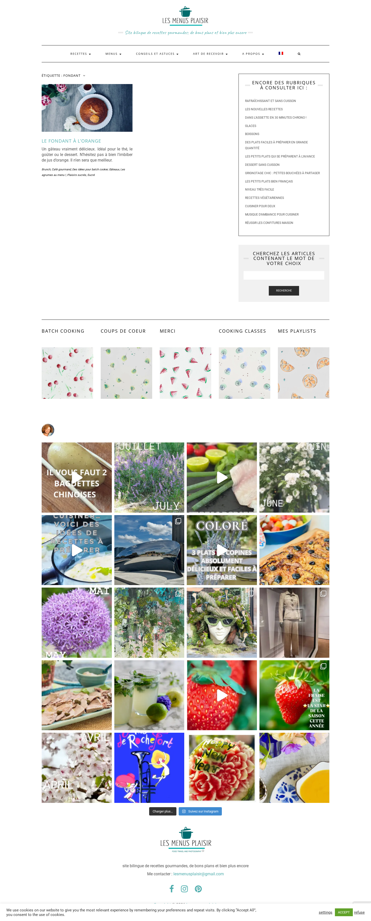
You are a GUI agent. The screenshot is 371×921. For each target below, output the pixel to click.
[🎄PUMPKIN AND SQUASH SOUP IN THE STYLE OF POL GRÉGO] (294, 768)
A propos (251, 54)
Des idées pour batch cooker (90, 169)
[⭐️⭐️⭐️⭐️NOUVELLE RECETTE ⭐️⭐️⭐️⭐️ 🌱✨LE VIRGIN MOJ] (149, 695)
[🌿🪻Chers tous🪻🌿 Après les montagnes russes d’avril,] (77, 623)
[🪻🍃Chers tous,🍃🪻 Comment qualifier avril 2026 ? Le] (77, 768)
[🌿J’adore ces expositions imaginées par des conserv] (294, 623)
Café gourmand (61, 169)
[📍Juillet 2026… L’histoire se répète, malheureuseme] (149, 477)
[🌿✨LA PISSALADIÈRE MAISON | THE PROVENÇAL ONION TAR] (294, 550)
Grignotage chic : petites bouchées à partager (282, 173)
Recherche (284, 290)
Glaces (250, 126)
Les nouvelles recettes (264, 109)
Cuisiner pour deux (260, 206)
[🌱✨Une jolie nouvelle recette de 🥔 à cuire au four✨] (77, 477)
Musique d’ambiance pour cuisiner (272, 214)
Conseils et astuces (156, 54)
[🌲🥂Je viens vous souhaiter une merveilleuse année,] (222, 768)
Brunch (46, 169)
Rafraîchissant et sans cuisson (270, 101)
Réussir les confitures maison (269, 223)
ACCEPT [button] (344, 912)
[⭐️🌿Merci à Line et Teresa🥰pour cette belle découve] (149, 623)
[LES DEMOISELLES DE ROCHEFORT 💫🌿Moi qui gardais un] (149, 768)
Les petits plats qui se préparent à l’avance (280, 156)
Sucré (91, 175)
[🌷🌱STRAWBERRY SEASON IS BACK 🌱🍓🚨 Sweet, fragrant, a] (222, 695)
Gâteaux (114, 169)
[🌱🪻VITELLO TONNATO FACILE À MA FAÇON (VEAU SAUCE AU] (77, 695)
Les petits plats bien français (269, 181)
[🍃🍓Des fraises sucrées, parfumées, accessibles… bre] (294, 695)
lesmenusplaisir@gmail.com (198, 874)
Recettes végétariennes (264, 198)
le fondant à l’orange (71, 141)
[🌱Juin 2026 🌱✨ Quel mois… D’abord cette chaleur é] (294, 477)
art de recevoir (209, 54)
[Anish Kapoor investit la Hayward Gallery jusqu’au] (149, 550)
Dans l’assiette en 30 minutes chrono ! (275, 117)
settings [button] (325, 912)
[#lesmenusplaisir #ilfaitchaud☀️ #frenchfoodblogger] (77, 550)
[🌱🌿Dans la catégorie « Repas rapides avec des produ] (222, 550)
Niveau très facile (259, 189)
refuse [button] (359, 912)
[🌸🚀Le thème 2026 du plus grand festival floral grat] (222, 623)
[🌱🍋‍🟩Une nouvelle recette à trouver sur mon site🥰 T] (222, 477)
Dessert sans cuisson (262, 165)
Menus (112, 54)
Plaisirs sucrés (76, 175)
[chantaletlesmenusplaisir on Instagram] (185, 430)
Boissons (252, 134)
